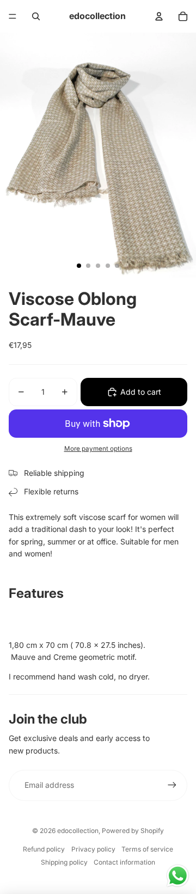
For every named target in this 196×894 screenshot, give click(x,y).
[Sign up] (172, 785)
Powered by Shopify (133, 830)
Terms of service (147, 849)
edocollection (78, 830)
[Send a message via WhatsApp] (178, 876)
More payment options (98, 448)
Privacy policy (93, 849)
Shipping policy (64, 862)
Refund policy (44, 849)
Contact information (124, 862)
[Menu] (12, 16)
